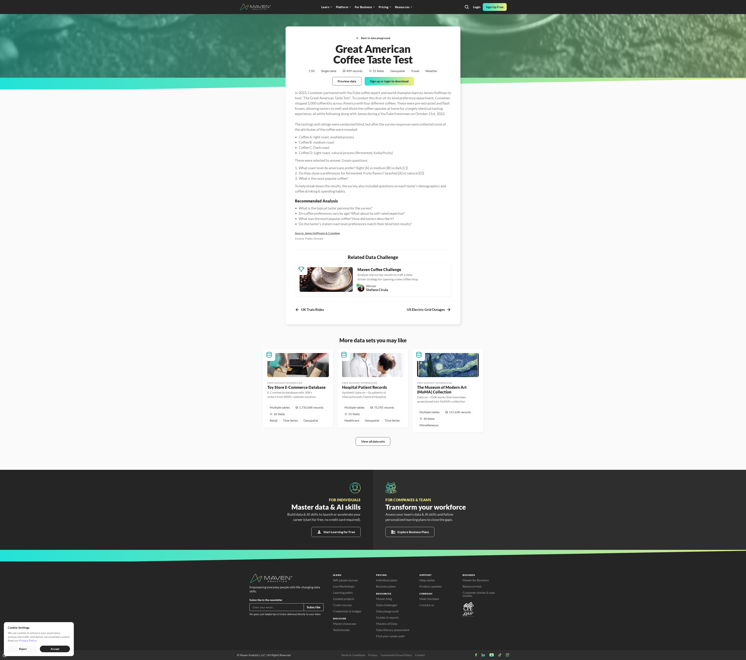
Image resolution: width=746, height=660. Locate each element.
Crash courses (342, 605)
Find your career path (390, 636)
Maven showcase (344, 623)
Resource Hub (472, 586)
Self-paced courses (345, 580)
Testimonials (341, 630)
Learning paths (343, 592)
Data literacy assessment (392, 630)
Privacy (372, 655)
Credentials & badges (347, 611)
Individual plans (386, 580)
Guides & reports (387, 617)
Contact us (426, 605)
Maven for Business (476, 580)
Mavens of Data (386, 623)
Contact (420, 655)
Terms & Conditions (353, 655)
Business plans (386, 586)
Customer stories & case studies (479, 594)
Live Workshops (344, 586)
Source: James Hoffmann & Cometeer (317, 233)
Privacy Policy (27, 640)
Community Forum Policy (396, 655)
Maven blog (384, 599)
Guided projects (343, 599)
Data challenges (386, 605)
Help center (427, 580)
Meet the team (429, 599)
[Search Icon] (467, 7)
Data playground (387, 611)
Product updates (430, 586)
